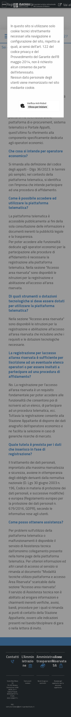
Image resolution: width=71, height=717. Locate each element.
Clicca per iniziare (37, 107)
